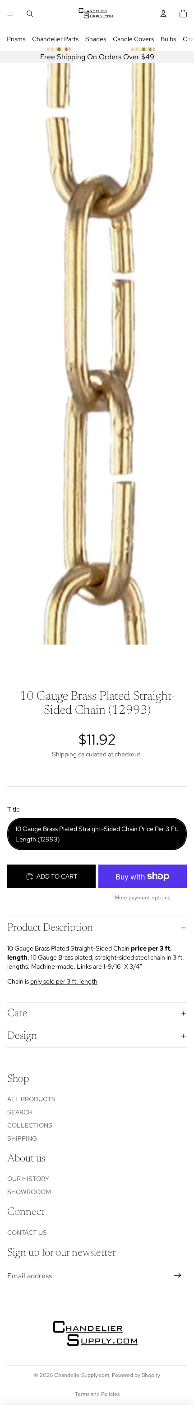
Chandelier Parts (55, 39)
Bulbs (168, 39)
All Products (31, 1099)
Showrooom (29, 1192)
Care (17, 1013)
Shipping (22, 1138)
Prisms (16, 39)
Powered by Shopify (136, 1375)
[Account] (163, 14)
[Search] (30, 14)
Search (19, 1112)
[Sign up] (178, 1276)
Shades (95, 39)
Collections (29, 1125)
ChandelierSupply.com (81, 1375)
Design (22, 1036)
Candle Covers (133, 39)
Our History (28, 1179)
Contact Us (27, 1232)
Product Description (50, 927)
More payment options (142, 897)
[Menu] (10, 13)
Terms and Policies (97, 1394)
